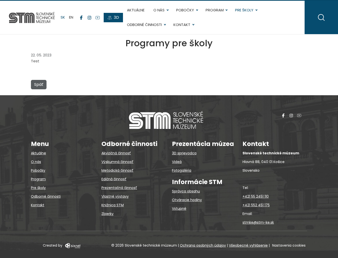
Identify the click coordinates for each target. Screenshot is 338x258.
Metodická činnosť (117, 170)
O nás (159, 10)
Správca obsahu (186, 191)
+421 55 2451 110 (255, 196)
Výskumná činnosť (117, 161)
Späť (38, 84)
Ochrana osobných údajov (203, 245)
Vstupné (179, 208)
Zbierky (107, 213)
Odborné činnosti (144, 24)
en (71, 17)
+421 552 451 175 (256, 205)
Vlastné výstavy (115, 196)
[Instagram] (89, 18)
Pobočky (185, 10)
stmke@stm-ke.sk (258, 222)
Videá (177, 161)
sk (63, 17)
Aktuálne (136, 10)
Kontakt (181, 24)
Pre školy (244, 10)
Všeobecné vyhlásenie (248, 245)
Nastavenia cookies (289, 245)
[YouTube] (98, 18)
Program (215, 10)
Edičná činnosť (113, 179)
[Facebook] (81, 18)
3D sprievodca (184, 153)
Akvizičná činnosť (116, 153)
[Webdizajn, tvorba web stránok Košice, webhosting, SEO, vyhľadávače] (72, 245)
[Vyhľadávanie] (321, 17)
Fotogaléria (181, 170)
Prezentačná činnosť (119, 187)
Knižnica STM (112, 205)
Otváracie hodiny (187, 199)
